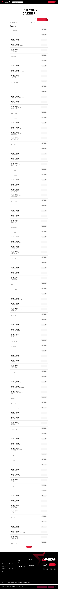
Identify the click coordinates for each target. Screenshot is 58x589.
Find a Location (51, 1)
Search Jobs (42, 19)
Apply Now (44, 407)
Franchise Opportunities (22, 562)
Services (25, 2)
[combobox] (24, 19)
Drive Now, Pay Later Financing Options (22, 566)
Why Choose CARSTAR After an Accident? (13, 566)
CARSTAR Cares (11, 568)
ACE (19, 558)
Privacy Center (20, 582)
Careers (40, 2)
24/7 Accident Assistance (4, 567)
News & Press (11, 560)
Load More (29, 546)
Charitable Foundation (12, 561)
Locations (30, 561)
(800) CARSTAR (44, 2)
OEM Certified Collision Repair (31, 565)
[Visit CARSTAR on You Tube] (51, 569)
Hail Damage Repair (4, 564)
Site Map (28, 582)
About (10, 558)
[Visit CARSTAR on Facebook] (44, 569)
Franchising (30, 2)
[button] (55, 587)
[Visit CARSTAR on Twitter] (47, 569)
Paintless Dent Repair (4, 561)
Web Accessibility (24, 582)
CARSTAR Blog (11, 563)
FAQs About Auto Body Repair (32, 559)
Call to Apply (44, 29)
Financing (35, 2)
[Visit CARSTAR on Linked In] (55, 569)
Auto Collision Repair (4, 572)
